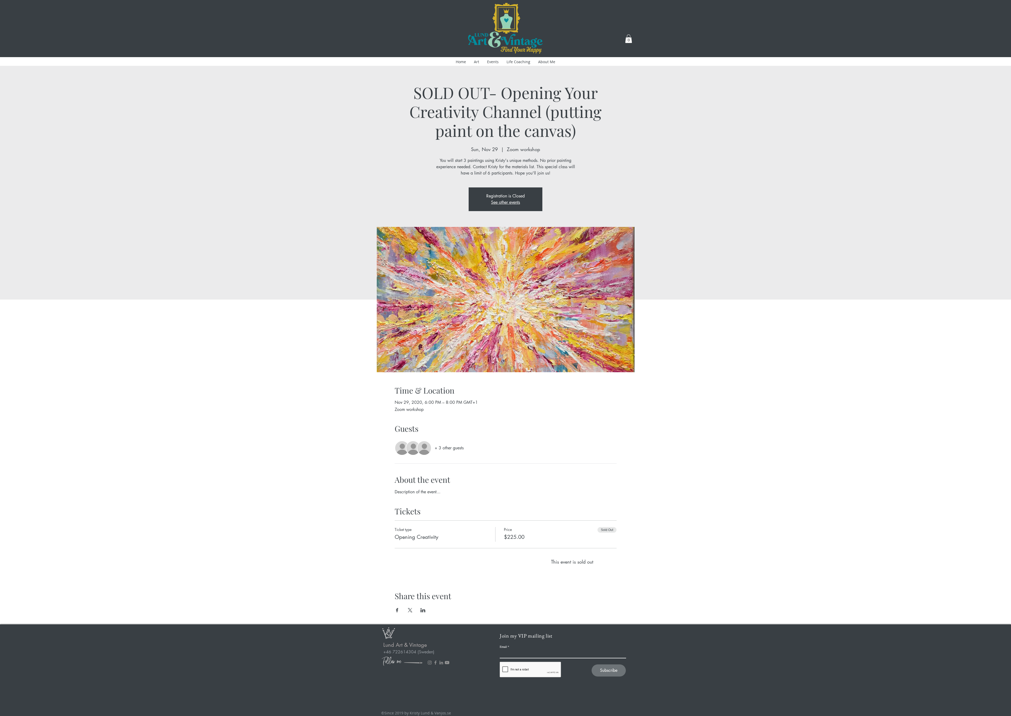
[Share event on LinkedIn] (422, 610)
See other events (505, 202)
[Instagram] (429, 662)
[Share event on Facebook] (397, 610)
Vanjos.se (442, 712)
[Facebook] (435, 662)
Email (503, 646)
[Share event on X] (410, 610)
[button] (628, 38)
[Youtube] (447, 662)
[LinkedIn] (441, 662)
